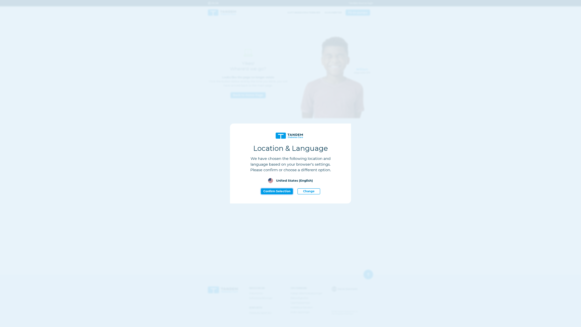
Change (309, 191)
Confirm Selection (276, 191)
